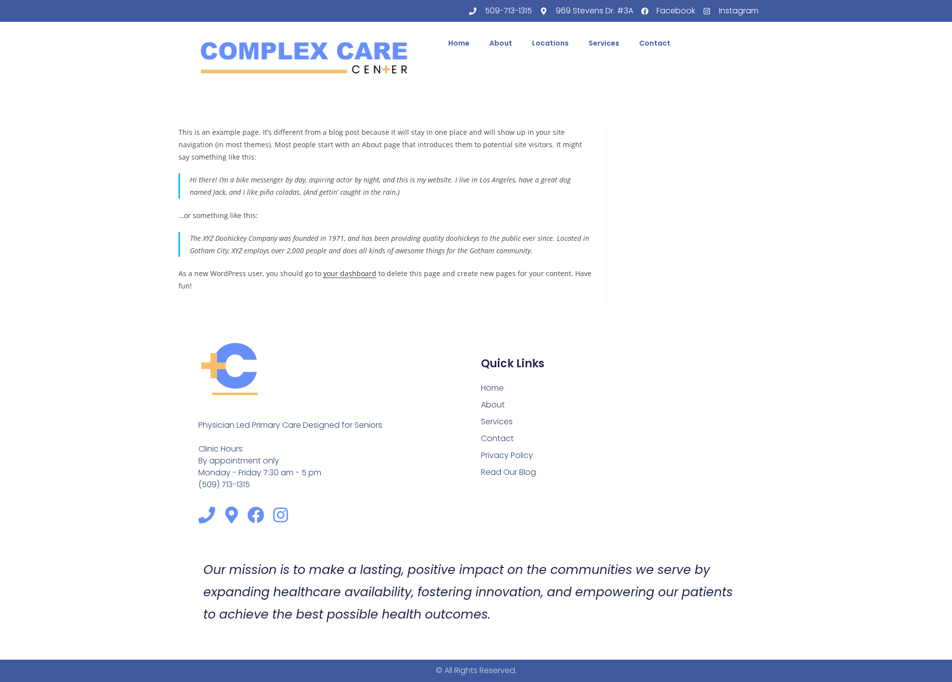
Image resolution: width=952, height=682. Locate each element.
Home (459, 43)
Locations (550, 43)
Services (604, 43)
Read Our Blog (508, 472)
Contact (654, 43)
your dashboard (349, 273)
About (500, 43)
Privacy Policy (507, 455)
